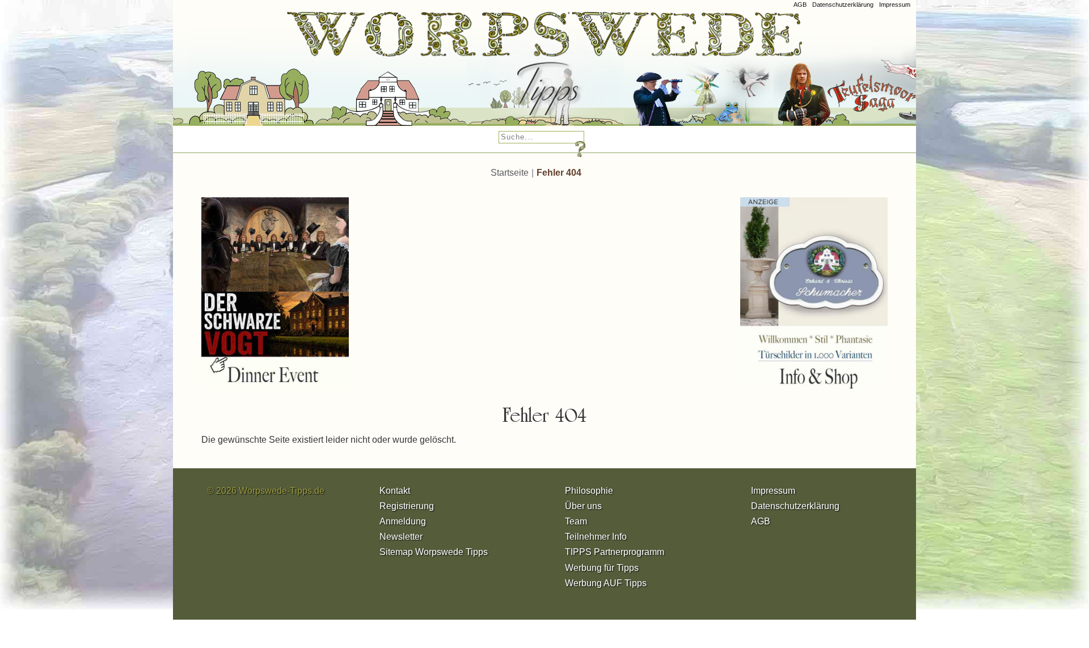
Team (576, 521)
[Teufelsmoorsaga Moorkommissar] (687, 73)
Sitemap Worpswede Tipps (433, 552)
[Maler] (534, 73)
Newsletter (401, 536)
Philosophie (589, 490)
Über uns (583, 506)
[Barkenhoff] (379, 73)
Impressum (894, 4)
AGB (800, 4)
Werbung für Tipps (602, 568)
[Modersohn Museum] (240, 73)
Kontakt (394, 490)
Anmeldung (402, 521)
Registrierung (406, 506)
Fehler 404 (559, 172)
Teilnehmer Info (596, 536)
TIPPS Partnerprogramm (614, 552)
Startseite (510, 172)
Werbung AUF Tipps (606, 583)
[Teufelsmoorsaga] (869, 73)
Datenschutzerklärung (842, 4)
